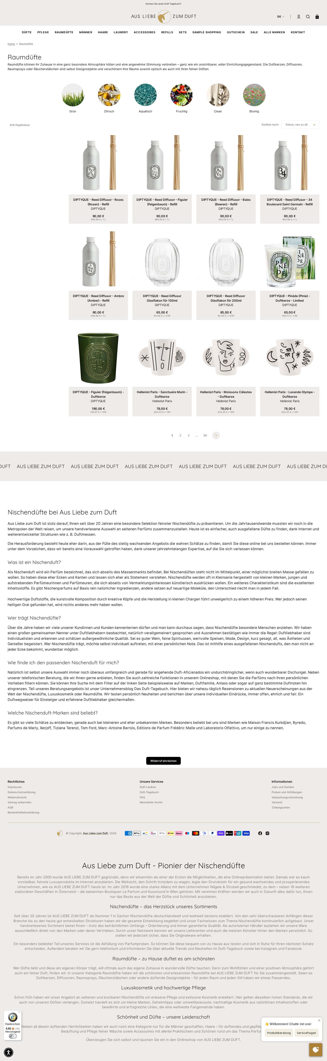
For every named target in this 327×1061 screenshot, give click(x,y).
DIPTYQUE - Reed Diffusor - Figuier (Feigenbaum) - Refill (162, 202)
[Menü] (19, 1013)
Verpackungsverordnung (287, 797)
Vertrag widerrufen (19, 802)
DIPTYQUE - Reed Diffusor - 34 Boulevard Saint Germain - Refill (290, 202)
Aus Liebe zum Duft (95, 833)
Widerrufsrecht (17, 797)
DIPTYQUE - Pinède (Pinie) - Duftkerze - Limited (290, 298)
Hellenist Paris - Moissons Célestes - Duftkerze (226, 394)
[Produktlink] (98, 179)
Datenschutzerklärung (22, 792)
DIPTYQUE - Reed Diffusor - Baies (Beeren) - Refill (226, 202)
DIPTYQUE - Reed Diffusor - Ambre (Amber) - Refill (98, 298)
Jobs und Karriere (283, 787)
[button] (298, 16)
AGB (10, 807)
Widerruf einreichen (163, 760)
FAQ (142, 797)
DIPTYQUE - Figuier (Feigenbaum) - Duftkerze (98, 394)
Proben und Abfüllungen (287, 792)
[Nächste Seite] (216, 435)
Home (11, 43)
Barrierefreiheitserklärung (23, 812)
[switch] (13, 1036)
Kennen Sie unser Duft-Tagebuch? (163, 3)
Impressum (15, 787)
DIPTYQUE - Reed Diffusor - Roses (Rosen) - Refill (98, 202)
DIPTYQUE (98, 209)
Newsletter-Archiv (151, 802)
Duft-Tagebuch (149, 792)
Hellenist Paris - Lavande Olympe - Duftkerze (290, 394)
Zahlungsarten (281, 807)
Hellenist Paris (162, 401)
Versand (277, 802)
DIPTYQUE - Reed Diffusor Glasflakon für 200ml (226, 298)
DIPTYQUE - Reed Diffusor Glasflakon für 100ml (162, 298)
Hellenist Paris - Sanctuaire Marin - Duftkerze (162, 394)
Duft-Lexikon (148, 787)
